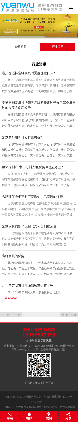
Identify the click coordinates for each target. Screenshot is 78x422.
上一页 (5, 315)
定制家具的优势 (13, 256)
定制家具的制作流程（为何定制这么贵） (31, 226)
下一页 (16, 315)
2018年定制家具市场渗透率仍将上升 (27, 285)
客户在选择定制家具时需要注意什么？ (29, 73)
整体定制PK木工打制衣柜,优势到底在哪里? (32, 167)
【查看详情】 (10, 298)
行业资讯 (57, 46)
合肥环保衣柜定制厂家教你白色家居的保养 (32, 196)
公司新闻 (20, 46)
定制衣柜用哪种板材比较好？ (23, 137)
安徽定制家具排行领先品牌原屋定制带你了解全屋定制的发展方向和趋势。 (39, 105)
